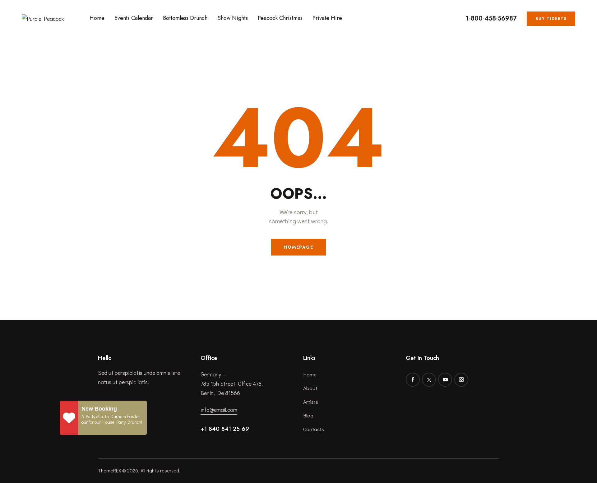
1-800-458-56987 (491, 19)
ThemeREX (109, 470)
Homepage (298, 247)
